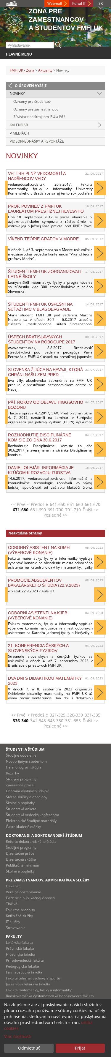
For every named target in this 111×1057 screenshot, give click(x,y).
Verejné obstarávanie (23, 891)
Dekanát (13, 886)
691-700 (55, 509)
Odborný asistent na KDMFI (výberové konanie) (39, 550)
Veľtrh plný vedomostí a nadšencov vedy (36, 176)
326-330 (75, 715)
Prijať (80, 1048)
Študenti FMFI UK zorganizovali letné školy (44, 274)
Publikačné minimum (23, 865)
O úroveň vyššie (31, 85)
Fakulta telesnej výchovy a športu (33, 978)
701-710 (73, 509)
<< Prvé (18, 504)
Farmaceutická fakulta (24, 972)
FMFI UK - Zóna (22, 70)
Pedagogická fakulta (22, 966)
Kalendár (19, 124)
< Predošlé (37, 504)
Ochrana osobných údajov (27, 790)
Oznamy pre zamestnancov (35, 109)
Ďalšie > (90, 509)
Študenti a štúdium (25, 749)
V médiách (19, 133)
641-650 (57, 504)
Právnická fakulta (20, 948)
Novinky (17, 93)
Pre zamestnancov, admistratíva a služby (47, 880)
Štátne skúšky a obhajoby (26, 796)
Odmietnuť (29, 1048)
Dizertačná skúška (21, 859)
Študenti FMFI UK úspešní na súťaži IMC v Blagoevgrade (40, 306)
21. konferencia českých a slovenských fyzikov (38, 648)
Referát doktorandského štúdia (31, 841)
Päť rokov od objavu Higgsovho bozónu (45, 404)
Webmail (54, 3)
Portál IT (79, 3)
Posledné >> (55, 515)
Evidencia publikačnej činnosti (30, 897)
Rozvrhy (12, 773)
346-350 (55, 720)
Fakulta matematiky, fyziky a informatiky (39, 990)
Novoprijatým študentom (26, 761)
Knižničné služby (19, 915)
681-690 (38, 509)
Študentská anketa (21, 808)
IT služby (13, 921)
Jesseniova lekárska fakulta (28, 984)
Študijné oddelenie (21, 755)
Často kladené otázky (23, 826)
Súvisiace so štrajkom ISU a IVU (39, 116)
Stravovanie (15, 927)
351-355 (73, 720)
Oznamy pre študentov (32, 101)
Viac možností (17, 1036)
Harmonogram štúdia (23, 767)
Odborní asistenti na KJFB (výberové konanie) (37, 615)
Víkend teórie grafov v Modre (43, 238)
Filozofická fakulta (20, 954)
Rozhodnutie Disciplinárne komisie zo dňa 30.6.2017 (39, 437)
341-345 (38, 720)
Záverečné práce (20, 785)
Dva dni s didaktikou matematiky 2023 (45, 680)
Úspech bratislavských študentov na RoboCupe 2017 (41, 339)
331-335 (92, 715)
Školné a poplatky (20, 802)
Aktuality (45, 70)
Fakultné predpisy (20, 909)
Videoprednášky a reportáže (37, 141)
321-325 (57, 715)
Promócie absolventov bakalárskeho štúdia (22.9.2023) (44, 582)
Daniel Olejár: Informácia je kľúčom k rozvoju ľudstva (41, 470)
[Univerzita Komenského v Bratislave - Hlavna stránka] (14, 23)
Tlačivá (11, 903)
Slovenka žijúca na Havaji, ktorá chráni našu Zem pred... (45, 372)
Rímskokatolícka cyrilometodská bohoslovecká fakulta (50, 995)
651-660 (75, 504)
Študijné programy (21, 779)
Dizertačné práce (20, 853)
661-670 (92, 504)
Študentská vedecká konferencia (32, 814)
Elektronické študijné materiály (31, 820)
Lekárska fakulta (19, 942)
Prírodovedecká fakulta (25, 960)
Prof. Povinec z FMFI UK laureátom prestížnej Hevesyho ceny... (46, 208)
